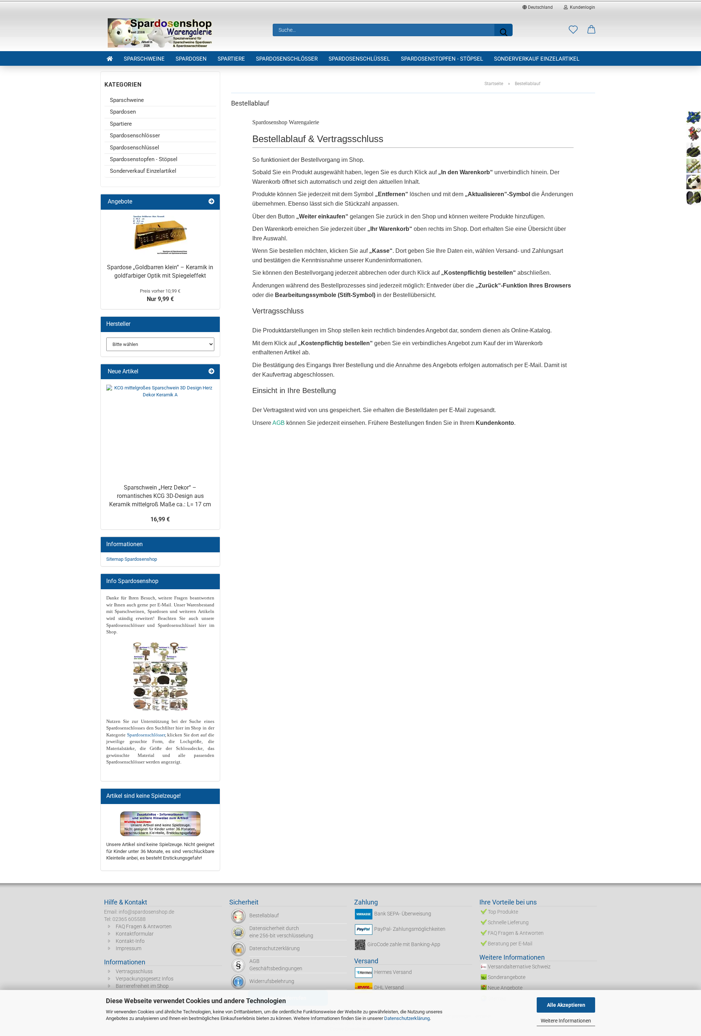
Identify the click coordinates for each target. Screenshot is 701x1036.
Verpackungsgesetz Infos (144, 979)
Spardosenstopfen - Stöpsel (442, 59)
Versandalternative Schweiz (519, 967)
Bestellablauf (264, 915)
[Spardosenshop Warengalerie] (160, 33)
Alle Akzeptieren (566, 1005)
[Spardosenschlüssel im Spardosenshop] (160, 651)
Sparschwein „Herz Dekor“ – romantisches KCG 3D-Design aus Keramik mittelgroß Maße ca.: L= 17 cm (160, 496)
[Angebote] (211, 202)
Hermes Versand (393, 972)
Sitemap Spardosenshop (131, 559)
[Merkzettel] (573, 30)
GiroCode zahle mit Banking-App (403, 944)
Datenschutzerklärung (407, 1018)
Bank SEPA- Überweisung (402, 914)
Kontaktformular (135, 934)
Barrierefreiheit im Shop (142, 986)
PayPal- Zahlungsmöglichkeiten (409, 929)
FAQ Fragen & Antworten (144, 926)
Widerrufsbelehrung (271, 981)
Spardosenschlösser (287, 59)
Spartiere (231, 59)
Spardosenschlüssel (359, 59)
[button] (591, 30)
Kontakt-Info (130, 941)
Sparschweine (144, 59)
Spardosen (191, 59)
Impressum (128, 948)
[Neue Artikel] (211, 371)
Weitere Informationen (566, 1021)
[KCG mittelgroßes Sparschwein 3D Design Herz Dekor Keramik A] (160, 431)
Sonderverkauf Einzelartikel (536, 59)
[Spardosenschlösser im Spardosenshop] (160, 686)
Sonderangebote (506, 977)
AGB (278, 423)
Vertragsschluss (134, 971)
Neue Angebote (505, 988)
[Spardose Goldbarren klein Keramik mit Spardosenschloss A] (160, 235)
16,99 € (160, 519)
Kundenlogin (581, 7)
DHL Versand (389, 988)
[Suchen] (503, 30)
